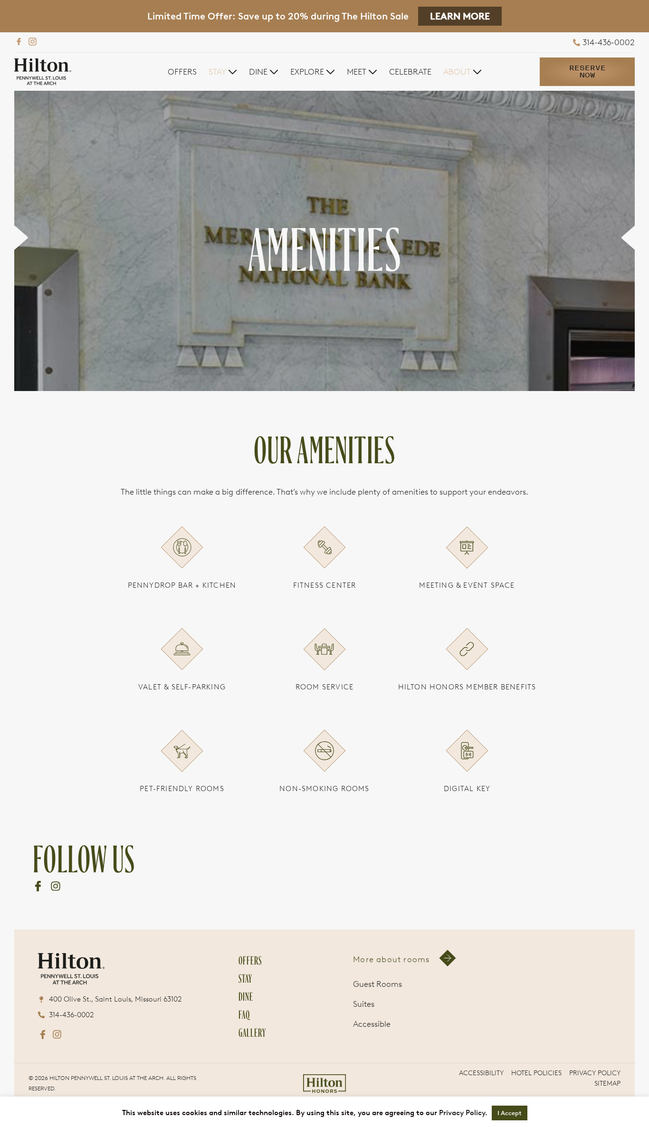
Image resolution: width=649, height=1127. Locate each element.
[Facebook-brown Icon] (43, 1096)
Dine (246, 1056)
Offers (250, 1020)
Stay (245, 1038)
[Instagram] (32, 41)
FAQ (244, 1074)
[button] (223, 72)
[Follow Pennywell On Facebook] (18, 41)
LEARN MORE (460, 16)
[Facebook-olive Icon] (38, 917)
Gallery (252, 1092)
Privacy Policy (462, 1112)
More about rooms (391, 1020)
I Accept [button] (509, 1113)
